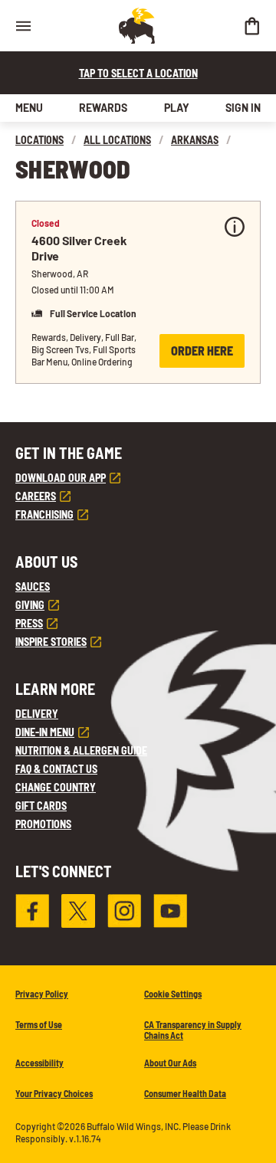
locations (39, 139)
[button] (138, 292)
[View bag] (251, 25)
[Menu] (23, 25)
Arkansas (195, 139)
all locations (117, 139)
